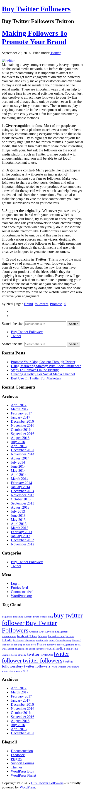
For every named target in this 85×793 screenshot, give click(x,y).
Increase (70, 636)
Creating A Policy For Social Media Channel (43, 374)
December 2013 (22, 491)
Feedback (18, 755)
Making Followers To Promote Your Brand (34, 37)
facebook (23, 636)
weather (62, 666)
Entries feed (19, 588)
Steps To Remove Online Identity (35, 370)
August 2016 (20, 438)
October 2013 (21, 499)
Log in (15, 583)
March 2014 (19, 479)
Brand (28, 304)
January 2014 (20, 487)
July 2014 (18, 462)
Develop (49, 631)
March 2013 (19, 528)
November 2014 (22, 454)
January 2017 (20, 417)
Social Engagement (17, 648)
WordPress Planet (23, 775)
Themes (16, 767)
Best (15, 616)
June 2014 (18, 466)
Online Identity (63, 640)
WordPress (27, 787)
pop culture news (27, 644)
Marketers (18, 640)
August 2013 (20, 507)
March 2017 (19, 409)
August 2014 (20, 458)
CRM (41, 631)
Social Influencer (37, 648)
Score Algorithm (65, 644)
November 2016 (22, 425)
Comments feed (22, 592)
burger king (46, 616)
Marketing (29, 640)
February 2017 (21, 413)
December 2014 (22, 450)
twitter (33, 654)
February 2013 (21, 532)
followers (41, 304)
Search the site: (12, 324)
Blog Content (25, 616)
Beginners (7, 616)
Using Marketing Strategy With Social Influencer (46, 366)
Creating (33, 631)
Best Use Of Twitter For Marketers (36, 378)
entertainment (9, 636)
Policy (14, 644)
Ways (54, 666)
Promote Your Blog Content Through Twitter (43, 362)
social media (55, 648)
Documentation (22, 751)
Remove (51, 644)
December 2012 (22, 540)
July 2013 (18, 511)
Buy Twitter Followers (36, 9)
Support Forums (22, 763)
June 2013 (18, 515)
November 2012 (22, 544)
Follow (33, 636)
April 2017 (19, 405)
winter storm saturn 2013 (15, 671)
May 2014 (18, 470)
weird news (73, 666)
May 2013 (18, 520)
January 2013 (20, 536)
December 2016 (22, 421)
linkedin (7, 640)
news (52, 640)
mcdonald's (42, 640)
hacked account (56, 636)
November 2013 (22, 495)
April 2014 (19, 475)
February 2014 (21, 483)
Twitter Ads (46, 654)
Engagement (61, 631)
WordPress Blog (22, 771)
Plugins (16, 759)
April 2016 (19, 446)
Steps (14, 655)
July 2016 (18, 442)
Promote (56, 304)
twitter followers (42, 660)
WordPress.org (21, 596)
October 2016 (21, 430)
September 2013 (22, 503)
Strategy (22, 655)
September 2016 (22, 434)
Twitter (55, 53)
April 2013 (19, 524)
